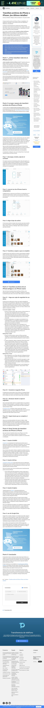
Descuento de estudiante (24, 668)
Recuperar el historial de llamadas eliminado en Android (15, 682)
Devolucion (21, 657)
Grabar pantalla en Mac (14, 695)
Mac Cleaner (5, 668)
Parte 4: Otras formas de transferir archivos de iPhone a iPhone (16, 51)
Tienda (27, 8)
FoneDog (7, 8)
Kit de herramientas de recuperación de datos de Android (7, 657)
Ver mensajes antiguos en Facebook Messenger (14, 666)
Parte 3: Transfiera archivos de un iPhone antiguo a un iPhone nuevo (15, 49)
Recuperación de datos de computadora (7, 661)
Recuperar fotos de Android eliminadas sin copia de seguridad (15, 658)
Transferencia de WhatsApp (6, 663)
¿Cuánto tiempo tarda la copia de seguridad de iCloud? (15, 678)
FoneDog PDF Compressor (5, 670)
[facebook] (4, 703)
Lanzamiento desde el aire (8, 462)
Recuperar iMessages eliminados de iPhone (15, 685)
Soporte (37, 8)
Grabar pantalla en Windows (14, 693)
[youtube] (10, 703)
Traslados (6, 579)
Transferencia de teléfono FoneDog (22, 110)
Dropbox (12, 490)
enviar (22, 602)
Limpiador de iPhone (6, 672)
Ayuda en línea (22, 662)
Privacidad (21, 659)
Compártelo (5, 443)
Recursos (32, 8)
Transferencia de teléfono (6, 666)
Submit (40, 661)
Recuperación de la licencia (24, 667)
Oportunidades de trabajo (24, 670)
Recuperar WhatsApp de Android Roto (15, 670)
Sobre (20, 652)
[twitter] (7, 703)
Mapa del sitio (22, 665)
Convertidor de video (7, 673)
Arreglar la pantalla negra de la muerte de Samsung (15, 653)
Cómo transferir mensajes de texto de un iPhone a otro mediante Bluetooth (37, 90)
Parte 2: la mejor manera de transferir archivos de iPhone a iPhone (16, 47)
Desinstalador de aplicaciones (6, 676)
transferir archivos (6, 408)
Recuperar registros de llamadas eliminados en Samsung (15, 674)
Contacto (21, 654)
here (33, 706)
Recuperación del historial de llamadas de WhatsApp (15, 662)
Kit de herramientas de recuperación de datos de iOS (7, 653)
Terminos (21, 655)
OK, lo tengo (39, 706)
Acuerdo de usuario (23, 660)
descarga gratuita (36, 71)
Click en (36, 146)
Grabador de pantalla (6, 678)
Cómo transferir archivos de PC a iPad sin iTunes (14, 689)
